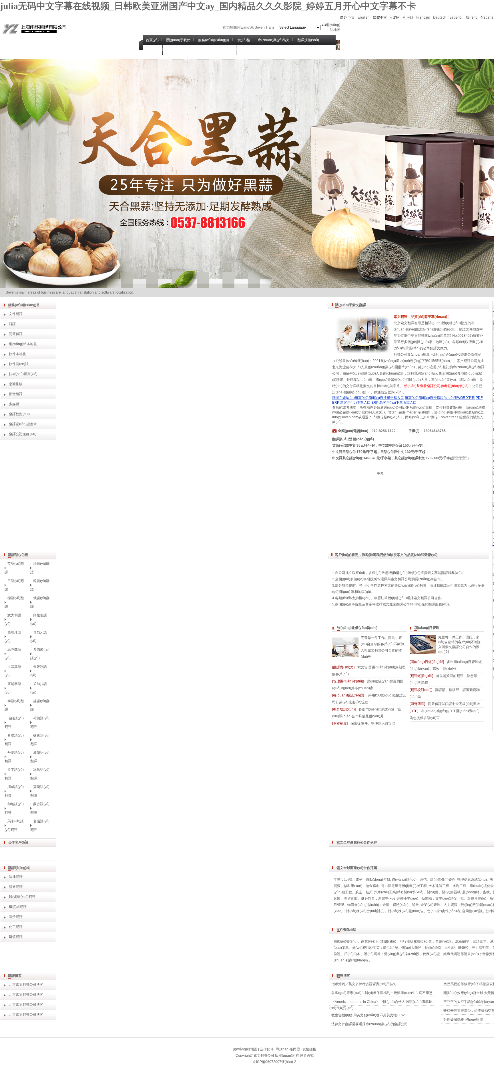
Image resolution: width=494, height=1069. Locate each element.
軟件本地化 (17, 354)
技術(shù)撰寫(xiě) (23, 374)
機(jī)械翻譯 (18, 907)
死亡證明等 (480, 948)
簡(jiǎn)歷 (390, 948)
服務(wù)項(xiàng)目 (214, 40)
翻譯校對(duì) (19, 414)
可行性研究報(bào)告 (416, 941)
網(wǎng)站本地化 (23, 344)
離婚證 (463, 948)
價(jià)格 (243, 40)
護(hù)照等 (372, 954)
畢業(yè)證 (443, 941)
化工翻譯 (16, 927)
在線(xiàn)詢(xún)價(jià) (185, 50)
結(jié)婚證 (433, 948)
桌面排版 (16, 384)
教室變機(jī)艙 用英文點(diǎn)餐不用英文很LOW (368, 1015)
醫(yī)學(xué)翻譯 (22, 897)
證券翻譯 (16, 887)
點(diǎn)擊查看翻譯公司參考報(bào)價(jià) (436, 386)
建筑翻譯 (16, 937)
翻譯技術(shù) (308, 40)
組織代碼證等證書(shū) (461, 954)
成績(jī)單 (462, 941)
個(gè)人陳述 (411, 948)
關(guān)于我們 (178, 40)
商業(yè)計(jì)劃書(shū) (378, 941)
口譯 (12, 324)
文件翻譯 (16, 314)
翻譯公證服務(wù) (22, 434)
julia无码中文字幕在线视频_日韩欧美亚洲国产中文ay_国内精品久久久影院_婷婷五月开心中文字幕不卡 (208, 6)
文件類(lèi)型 (346, 930)
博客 (244, 50)
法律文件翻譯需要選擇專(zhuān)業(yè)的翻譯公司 (369, 1024)
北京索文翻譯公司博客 (26, 985)
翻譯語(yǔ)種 (18, 555)
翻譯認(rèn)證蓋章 (23, 424)
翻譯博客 (15, 976)
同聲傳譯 (16, 334)
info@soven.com (345, 417)
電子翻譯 (16, 917)
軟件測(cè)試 (19, 364)
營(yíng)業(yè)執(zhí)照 (401, 954)
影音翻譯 (16, 394)
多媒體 (14, 404)
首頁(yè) (152, 40)
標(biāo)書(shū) (346, 941)
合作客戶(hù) (18, 842)
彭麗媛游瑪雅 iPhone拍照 (463, 1019)
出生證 (450, 948)
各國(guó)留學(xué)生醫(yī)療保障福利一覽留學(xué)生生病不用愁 (382, 993)
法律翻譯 (16, 877)
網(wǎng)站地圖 (245, 1049)
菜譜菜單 (480, 941)
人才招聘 (153, 50)
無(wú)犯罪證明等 (366, 948)
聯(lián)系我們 (222, 50)
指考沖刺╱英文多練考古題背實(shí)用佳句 (364, 984)
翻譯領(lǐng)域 (19, 868)
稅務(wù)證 (431, 954)
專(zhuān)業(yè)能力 (274, 40)
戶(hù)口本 (352, 954)
